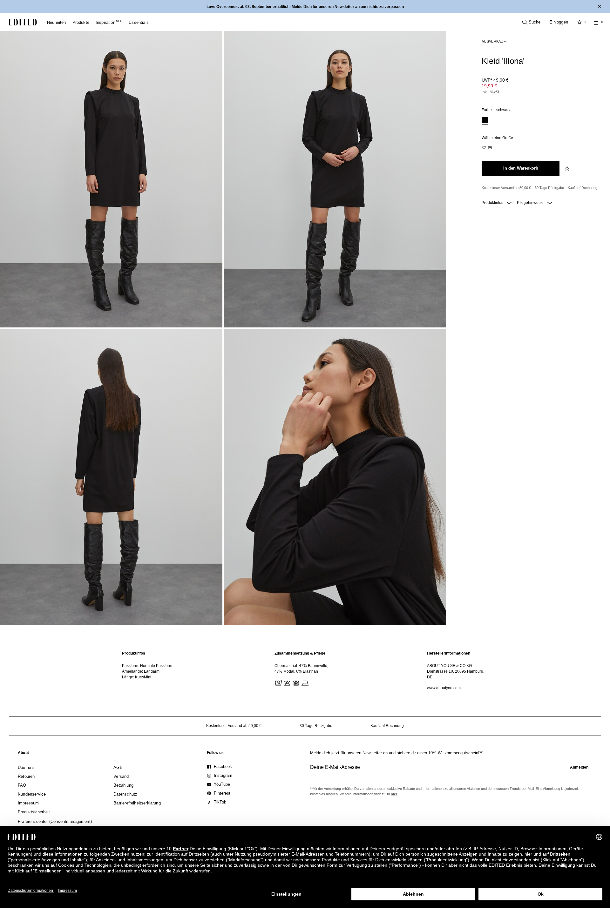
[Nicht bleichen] (286, 682)
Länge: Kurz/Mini (136, 677)
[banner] (305, 6)
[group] (451, 770)
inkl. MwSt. (491, 92)
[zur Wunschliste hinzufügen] (568, 168)
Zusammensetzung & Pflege (299, 653)
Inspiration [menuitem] (109, 22)
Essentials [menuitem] (139, 22)
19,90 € (489, 86)
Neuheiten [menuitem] (56, 22)
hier (394, 794)
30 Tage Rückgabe (549, 188)
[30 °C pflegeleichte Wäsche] (277, 682)
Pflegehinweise (531, 202)
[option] (485, 121)
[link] (23, 754)
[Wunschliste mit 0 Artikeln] (579, 22)
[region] (152, 670)
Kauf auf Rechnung (582, 188)
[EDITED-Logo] (23, 22)
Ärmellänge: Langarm (140, 671)
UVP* (495, 80)
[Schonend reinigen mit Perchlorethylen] (313, 682)
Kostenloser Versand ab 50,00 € (506, 188)
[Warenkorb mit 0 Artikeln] (596, 22)
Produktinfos (493, 202)
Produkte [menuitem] (80, 22)
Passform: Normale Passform (147, 665)
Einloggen (558, 22)
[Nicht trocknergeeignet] (295, 682)
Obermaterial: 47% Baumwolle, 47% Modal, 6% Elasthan (301, 668)
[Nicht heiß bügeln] (304, 682)
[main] (305, 670)
